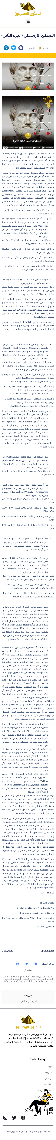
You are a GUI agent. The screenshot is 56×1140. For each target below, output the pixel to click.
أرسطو (49, 976)
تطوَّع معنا (47, 1084)
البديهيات (14, 976)
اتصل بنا (49, 1072)
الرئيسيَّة (48, 1066)
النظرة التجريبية (26, 981)
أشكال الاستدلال (37, 976)
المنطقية (17, 979)
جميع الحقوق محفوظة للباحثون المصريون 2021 (28, 1131)
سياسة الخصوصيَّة (43, 1096)
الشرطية (41, 979)
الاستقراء (24, 976)
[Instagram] (5, 1117)
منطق (28, 970)
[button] (28, 21)
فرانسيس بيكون (10, 981)
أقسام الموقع (45, 1090)
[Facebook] (23, 1117)
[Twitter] (14, 1117)
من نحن (49, 1078)
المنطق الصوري (29, 979)
